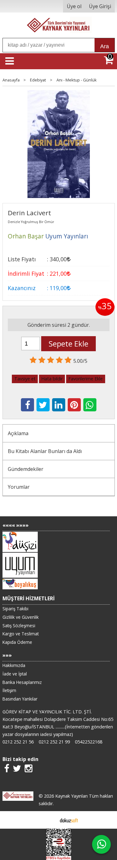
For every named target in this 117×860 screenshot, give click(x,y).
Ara (104, 46)
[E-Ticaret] (69, 819)
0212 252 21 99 (54, 742)
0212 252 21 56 (18, 742)
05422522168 (88, 742)
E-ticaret (48, 819)
